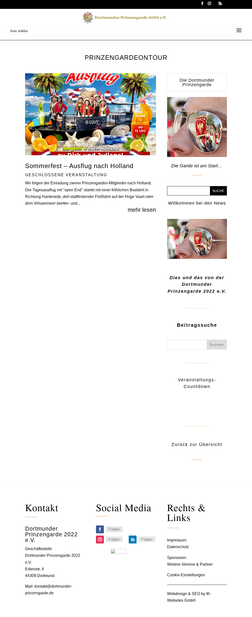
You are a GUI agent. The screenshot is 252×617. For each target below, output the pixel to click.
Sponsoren (176, 558)
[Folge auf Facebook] (100, 529)
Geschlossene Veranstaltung (66, 175)
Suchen (216, 345)
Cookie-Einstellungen (186, 575)
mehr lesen (142, 210)
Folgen (114, 529)
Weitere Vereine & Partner (190, 564)
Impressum (176, 540)
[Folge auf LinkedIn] (133, 539)
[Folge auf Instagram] (100, 539)
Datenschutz (178, 547)
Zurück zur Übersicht (197, 444)
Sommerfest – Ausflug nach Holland (79, 166)
